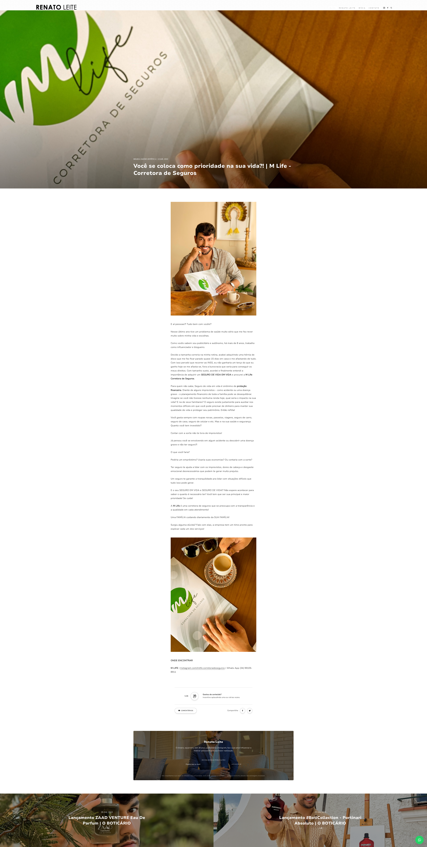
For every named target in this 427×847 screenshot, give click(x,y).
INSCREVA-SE (236, 764)
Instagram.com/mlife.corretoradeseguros (202, 668)
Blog (333, 8)
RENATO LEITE (347, 8)
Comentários (187, 711)
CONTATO (374, 8)
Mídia (362, 8)
